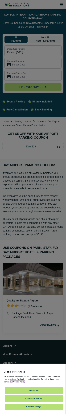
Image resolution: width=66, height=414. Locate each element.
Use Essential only (33, 398)
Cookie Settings (33, 407)
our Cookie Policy (17, 382)
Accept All (34, 390)
